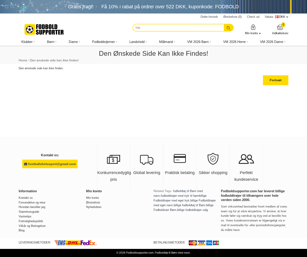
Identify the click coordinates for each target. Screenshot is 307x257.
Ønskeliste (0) (232, 16)
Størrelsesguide (29, 211)
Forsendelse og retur (32, 202)
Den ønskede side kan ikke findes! (54, 60)
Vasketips (25, 216)
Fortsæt (276, 80)
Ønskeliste (93, 202)
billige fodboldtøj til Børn (189, 205)
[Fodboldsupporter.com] (44, 29)
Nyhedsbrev (94, 207)
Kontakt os (26, 197)
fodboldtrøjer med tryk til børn (180, 195)
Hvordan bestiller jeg (32, 207)
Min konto (251, 33)
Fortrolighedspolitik (31, 221)
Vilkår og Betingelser (32, 226)
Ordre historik (209, 16)
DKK (282, 16)
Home (23, 60)
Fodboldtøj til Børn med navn (172, 252)
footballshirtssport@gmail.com (51, 164)
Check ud (253, 16)
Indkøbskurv (280, 29)
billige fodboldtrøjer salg (192, 210)
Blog (21, 230)
